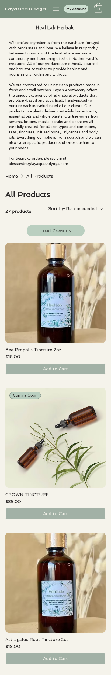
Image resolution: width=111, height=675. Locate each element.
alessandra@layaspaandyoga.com (38, 164)
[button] (98, 8)
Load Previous (55, 230)
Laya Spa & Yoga (25, 9)
